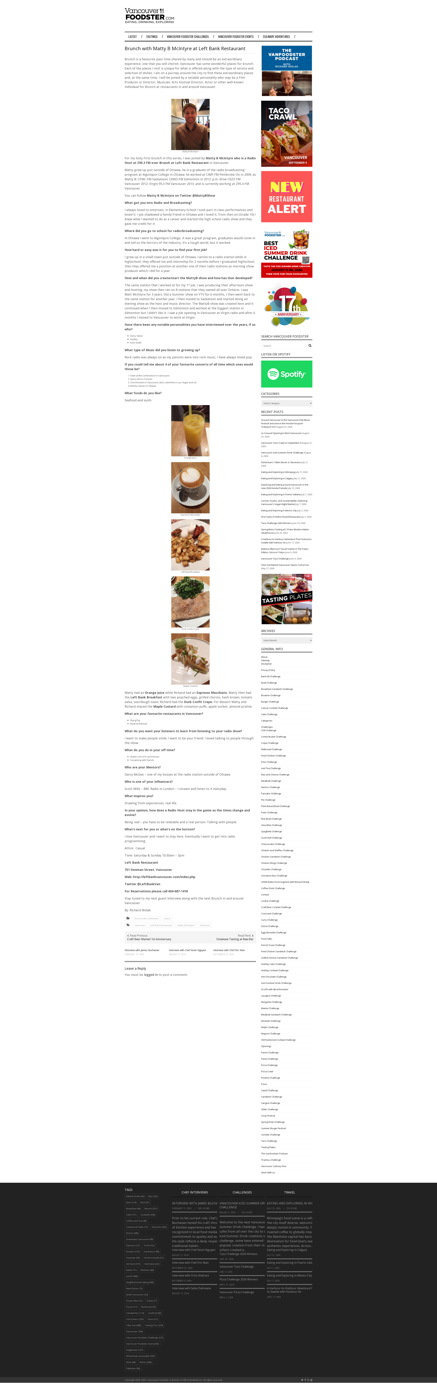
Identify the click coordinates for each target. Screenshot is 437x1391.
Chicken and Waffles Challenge (277, 850)
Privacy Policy (268, 670)
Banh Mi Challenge (270, 676)
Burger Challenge (270, 701)
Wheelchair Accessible (140, 1356)
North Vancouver (137, 1294)
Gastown (133, 1257)
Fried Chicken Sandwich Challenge (279, 951)
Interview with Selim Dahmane (191, 1288)
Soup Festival (268, 1115)
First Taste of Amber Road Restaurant (280, 516)
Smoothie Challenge (271, 825)
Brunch (151, 1208)
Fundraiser (151, 1251)
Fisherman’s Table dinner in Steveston (281, 462)
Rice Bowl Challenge (271, 818)
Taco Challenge (269, 1140)
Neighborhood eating (139, 1282)
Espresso (133, 1245)
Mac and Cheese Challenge (275, 774)
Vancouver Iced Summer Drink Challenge (282, 452)
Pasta (152, 1300)
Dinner (132, 1233)
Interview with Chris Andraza (190, 1275)
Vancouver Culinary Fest (273, 1166)
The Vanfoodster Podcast (274, 1153)
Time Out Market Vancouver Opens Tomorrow (285, 564)
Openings (266, 1046)
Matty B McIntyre (186, 925)
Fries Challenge (269, 761)
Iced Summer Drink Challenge (276, 983)
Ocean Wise (134, 1300)
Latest (132, 36)
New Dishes (134, 1288)
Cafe (131, 1214)
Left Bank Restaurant (161, 925)
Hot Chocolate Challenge (274, 976)
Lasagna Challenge (271, 995)
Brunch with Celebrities (147, 918)
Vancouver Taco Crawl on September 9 (281, 442)
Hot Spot (133, 1263)
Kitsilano (147, 1269)
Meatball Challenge (271, 780)
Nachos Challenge (270, 787)
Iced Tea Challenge (271, 768)
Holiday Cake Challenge (273, 964)
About (264, 656)
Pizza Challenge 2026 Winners (239, 1279)
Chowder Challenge (271, 869)
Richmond (148, 1306)
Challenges (267, 726)
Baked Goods (135, 1196)
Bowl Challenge (269, 682)
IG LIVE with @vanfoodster (274, 989)
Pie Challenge (268, 799)
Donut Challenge (269, 926)
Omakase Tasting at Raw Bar (234, 939)
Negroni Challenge (270, 1033)
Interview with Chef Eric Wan (229, 950)
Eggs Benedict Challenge (273, 932)
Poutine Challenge (270, 1077)
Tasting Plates (268, 1147)
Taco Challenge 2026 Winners (276, 523)
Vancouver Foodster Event (142, 1343)
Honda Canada (154, 1257)
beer (131, 1202)
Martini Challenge (270, 1008)
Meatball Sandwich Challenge (276, 1014)
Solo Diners (134, 1319)
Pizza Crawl (267, 1071)
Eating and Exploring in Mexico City (279, 510)
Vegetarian (134, 1349)
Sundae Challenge (270, 1134)
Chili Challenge (268, 730)
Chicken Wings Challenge (274, 863)
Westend (204, 925)
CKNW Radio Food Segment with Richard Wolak (285, 881)
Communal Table (137, 1226)
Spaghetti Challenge (271, 831)
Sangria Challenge (270, 1103)
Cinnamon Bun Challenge (274, 875)
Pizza (131, 1306)
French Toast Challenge (273, 945)
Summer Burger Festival (273, 1128)
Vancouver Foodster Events (236, 36)
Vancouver (134, 1331)
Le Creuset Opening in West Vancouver (281, 433)
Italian (131, 1269)
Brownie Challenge (271, 695)
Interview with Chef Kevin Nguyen (187, 950)
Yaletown (133, 1368)
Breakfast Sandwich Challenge (277, 689)
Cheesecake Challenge (273, 844)
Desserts (159, 1226)
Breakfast (133, 1208)
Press (264, 1084)
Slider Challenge (269, 1109)
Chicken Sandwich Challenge (276, 856)
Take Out (133, 1325)
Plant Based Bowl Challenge (275, 806)
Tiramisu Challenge (271, 1159)
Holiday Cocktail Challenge (274, 970)
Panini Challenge (270, 1052)
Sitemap (265, 660)
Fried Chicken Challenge (273, 755)
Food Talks (266, 938)
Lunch (132, 1276)
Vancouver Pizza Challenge (237, 1292)
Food (149, 1245)
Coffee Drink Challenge (273, 888)
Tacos (152, 1319)
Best (144, 1202)
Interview (140, 925)
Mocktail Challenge (271, 1020)
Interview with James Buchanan (142, 950)
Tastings (152, 36)
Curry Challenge (269, 919)
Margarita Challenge (271, 1001)
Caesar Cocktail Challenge (274, 707)
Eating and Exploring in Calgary (277, 478)
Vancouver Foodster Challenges (188, 36)
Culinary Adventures (276, 36)
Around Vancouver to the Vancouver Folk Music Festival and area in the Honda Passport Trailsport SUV (285, 423)
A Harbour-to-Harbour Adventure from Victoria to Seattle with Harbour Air (297, 1290)
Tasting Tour (154, 1325)
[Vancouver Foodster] (150, 21)
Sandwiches (135, 1313)
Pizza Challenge (269, 1065)
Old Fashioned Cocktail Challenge (278, 1039)
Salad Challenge (269, 1090)
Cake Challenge (269, 714)
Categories (266, 720)
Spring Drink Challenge (273, 1121)
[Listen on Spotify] (286, 386)
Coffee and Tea (136, 1220)
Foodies (133, 1251)
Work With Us (268, 1172)
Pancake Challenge (271, 793)
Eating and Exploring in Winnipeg (278, 472)
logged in (151, 975)
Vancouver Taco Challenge (275, 558)
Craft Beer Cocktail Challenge (276, 907)
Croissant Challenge (271, 913)
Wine (131, 1362)
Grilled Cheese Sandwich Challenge (279, 957)
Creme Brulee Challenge (273, 736)
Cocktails (147, 1214)
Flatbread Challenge (271, 749)
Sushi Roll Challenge (271, 837)
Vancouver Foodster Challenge (144, 1337)
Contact (265, 894)
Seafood (154, 1313)
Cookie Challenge (270, 900)
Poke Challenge (269, 812)
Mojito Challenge (269, 1027)
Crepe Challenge (269, 742)
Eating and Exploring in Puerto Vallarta (281, 494)
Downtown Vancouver (139, 1239)
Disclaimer (266, 663)
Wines (145, 1362)
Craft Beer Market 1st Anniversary (149, 939)
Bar (153, 1196)
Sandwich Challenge (271, 1096)
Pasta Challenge (269, 1058)
